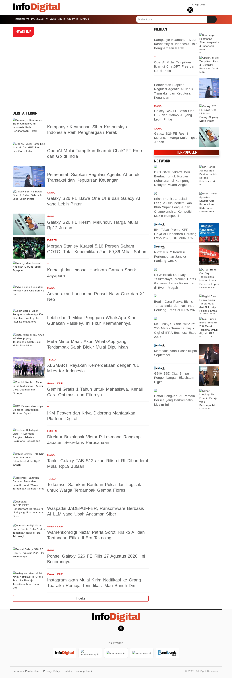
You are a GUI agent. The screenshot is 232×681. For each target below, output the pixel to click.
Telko (30, 19)
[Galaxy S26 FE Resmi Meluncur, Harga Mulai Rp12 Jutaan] (29, 224)
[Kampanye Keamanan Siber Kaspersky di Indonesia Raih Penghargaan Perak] (29, 128)
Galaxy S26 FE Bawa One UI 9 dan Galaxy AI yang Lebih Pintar (174, 115)
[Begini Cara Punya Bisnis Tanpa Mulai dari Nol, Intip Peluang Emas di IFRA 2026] (209, 304)
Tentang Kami (83, 671)
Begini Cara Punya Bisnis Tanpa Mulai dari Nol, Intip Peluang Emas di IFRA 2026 (175, 306)
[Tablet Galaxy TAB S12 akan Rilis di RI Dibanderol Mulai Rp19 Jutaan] (29, 462)
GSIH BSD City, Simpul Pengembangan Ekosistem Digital (174, 378)
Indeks (84, 19)
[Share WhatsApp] (198, 9)
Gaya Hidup (57, 19)
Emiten (20, 19)
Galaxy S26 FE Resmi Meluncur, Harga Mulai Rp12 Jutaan (176, 138)
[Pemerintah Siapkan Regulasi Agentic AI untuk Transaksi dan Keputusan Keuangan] (29, 176)
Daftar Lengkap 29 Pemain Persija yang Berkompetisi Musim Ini (174, 400)
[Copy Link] (206, 9)
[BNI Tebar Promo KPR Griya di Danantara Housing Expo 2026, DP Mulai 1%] (209, 232)
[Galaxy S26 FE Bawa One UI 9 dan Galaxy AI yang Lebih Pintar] (29, 200)
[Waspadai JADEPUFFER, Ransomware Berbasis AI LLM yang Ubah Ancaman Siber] (29, 510)
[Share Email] (214, 9)
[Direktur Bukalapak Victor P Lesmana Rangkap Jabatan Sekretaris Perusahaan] (29, 438)
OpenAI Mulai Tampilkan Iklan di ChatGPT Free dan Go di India (174, 67)
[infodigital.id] (64, 653)
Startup (72, 19)
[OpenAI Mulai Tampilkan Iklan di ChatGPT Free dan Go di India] (29, 152)
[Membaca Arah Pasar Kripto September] (209, 354)
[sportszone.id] (176, 269)
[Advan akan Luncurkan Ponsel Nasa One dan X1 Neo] (29, 295)
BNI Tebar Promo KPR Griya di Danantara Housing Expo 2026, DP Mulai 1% (175, 234)
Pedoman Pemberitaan (26, 671)
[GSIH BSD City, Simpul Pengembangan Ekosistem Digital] (209, 376)
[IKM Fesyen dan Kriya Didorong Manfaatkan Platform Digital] (29, 415)
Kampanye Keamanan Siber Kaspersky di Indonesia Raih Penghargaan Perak (176, 44)
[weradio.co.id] (176, 167)
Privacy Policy (51, 671)
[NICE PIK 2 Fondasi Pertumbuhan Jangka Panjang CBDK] (209, 255)
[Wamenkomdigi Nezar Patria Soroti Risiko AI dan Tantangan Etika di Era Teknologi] (29, 534)
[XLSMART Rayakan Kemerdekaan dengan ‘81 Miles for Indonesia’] (29, 367)
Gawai (40, 19)
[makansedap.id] (176, 296)
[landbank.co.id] (176, 224)
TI (47, 19)
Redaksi (67, 671)
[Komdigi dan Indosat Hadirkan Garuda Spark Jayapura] (29, 271)
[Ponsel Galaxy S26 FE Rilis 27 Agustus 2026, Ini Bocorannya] (29, 558)
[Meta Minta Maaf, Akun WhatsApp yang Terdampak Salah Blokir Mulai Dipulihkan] (29, 343)
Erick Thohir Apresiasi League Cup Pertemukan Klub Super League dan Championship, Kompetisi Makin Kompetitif (173, 207)
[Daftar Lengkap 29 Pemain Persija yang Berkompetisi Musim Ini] (209, 399)
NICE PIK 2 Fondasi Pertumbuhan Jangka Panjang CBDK (170, 256)
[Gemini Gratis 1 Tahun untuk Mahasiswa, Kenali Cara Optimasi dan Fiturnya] (29, 391)
